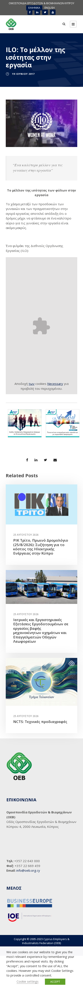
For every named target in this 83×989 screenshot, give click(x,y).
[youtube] (53, 12)
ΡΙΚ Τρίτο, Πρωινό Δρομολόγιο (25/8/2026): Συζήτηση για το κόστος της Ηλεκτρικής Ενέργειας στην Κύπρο (40, 547)
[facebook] (29, 12)
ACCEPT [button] (55, 981)
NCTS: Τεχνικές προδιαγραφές (40, 721)
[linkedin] (37, 12)
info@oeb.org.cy (28, 870)
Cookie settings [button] (28, 981)
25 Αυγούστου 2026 (26, 535)
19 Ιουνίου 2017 (23, 73)
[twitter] (45, 12)
